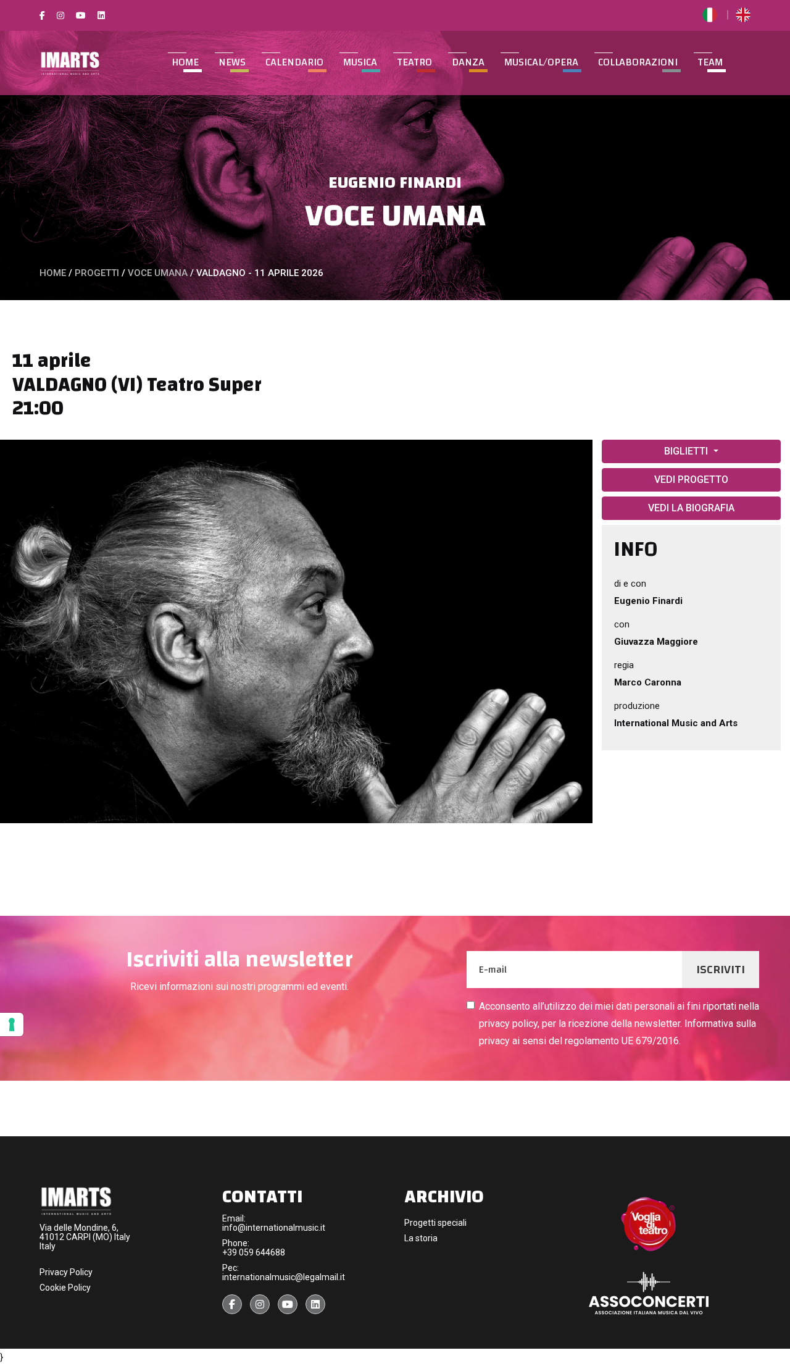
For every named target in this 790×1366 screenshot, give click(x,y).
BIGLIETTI (687, 451)
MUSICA (360, 62)
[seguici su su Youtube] (287, 1304)
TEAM (710, 62)
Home (185, 62)
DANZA (468, 62)
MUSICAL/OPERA (541, 62)
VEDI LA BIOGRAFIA (691, 508)
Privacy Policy (66, 1272)
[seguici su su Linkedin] (315, 1304)
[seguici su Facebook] (232, 1304)
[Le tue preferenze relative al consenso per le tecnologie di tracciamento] (11, 1024)
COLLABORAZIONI (638, 62)
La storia (421, 1238)
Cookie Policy (65, 1288)
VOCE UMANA (395, 216)
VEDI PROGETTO (691, 479)
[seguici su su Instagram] (260, 1304)
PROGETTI (97, 273)
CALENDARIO (294, 62)
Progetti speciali (435, 1223)
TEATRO (414, 62)
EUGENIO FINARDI (395, 182)
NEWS (232, 62)
